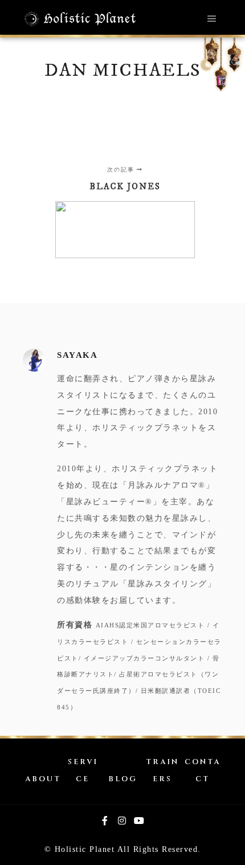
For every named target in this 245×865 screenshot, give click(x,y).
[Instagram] (122, 820)
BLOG (122, 779)
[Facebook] (105, 820)
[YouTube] (139, 820)
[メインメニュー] (212, 18)
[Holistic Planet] (80, 19)
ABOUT (43, 779)
